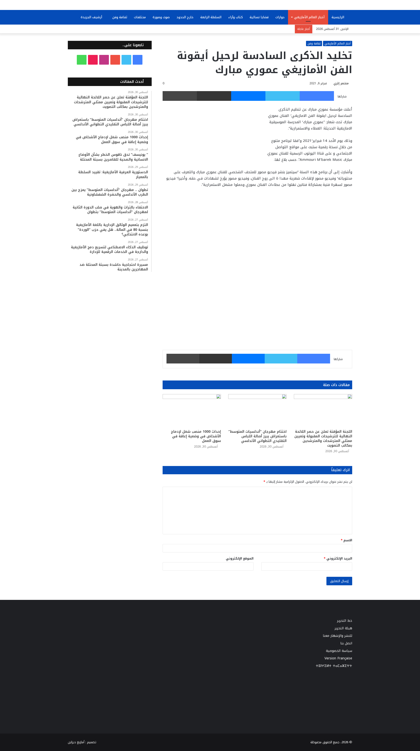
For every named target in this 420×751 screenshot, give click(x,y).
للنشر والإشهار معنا (337, 636)
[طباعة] (180, 96)
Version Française (338, 658)
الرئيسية (338, 17)
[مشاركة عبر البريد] (214, 96)
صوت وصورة (161, 17)
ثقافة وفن (119, 17)
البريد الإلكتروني (338, 558)
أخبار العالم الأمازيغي (309, 17)
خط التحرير (344, 621)
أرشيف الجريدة (92, 17)
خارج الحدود (184, 17)
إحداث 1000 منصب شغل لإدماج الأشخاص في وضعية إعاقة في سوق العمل (196, 436)
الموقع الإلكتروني (240, 558)
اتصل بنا (346, 643)
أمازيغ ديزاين (76, 742)
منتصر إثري (341, 83)
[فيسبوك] (317, 96)
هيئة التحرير (343, 628)
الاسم (346, 540)
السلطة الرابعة (210, 17)
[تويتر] (282, 96)
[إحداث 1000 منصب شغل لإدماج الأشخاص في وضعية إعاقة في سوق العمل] (192, 410)
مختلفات (140, 17)
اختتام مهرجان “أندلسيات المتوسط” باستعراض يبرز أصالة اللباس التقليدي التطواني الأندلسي (257, 436)
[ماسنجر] (248, 96)
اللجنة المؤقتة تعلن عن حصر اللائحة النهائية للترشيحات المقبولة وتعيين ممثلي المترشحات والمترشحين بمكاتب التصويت (323, 438)
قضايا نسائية (259, 17)
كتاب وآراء (235, 17)
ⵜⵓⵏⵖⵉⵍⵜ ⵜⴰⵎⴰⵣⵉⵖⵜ (334, 666)
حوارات (280, 17)
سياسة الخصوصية (339, 651)
